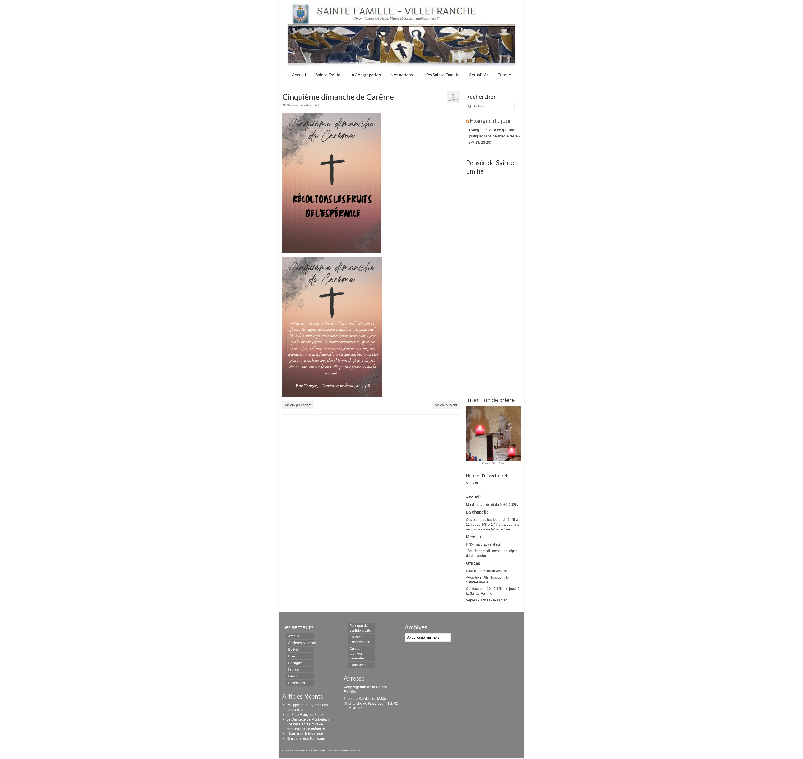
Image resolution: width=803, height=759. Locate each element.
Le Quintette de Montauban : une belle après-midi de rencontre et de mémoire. (308, 724)
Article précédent (298, 405)
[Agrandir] (376, 119)
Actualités (306, 105)
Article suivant (446, 405)
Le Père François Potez (304, 715)
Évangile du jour (490, 120)
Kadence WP (354, 750)
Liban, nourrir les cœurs (305, 734)
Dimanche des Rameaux (305, 739)
